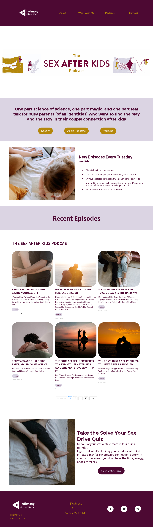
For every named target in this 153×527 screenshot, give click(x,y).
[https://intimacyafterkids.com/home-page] (29, 13)
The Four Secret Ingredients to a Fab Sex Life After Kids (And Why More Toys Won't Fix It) (74, 366)
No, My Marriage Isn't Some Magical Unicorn (73, 291)
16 (86, 398)
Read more (16, 313)
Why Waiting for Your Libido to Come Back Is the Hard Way (117, 291)
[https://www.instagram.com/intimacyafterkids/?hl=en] (138, 509)
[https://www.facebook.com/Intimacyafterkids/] (110, 509)
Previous (61, 398)
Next (93, 398)
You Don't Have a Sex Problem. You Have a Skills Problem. (118, 362)
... (80, 398)
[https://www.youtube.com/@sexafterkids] (124, 509)
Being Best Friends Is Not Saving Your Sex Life (28, 291)
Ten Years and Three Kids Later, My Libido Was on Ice (29, 362)
